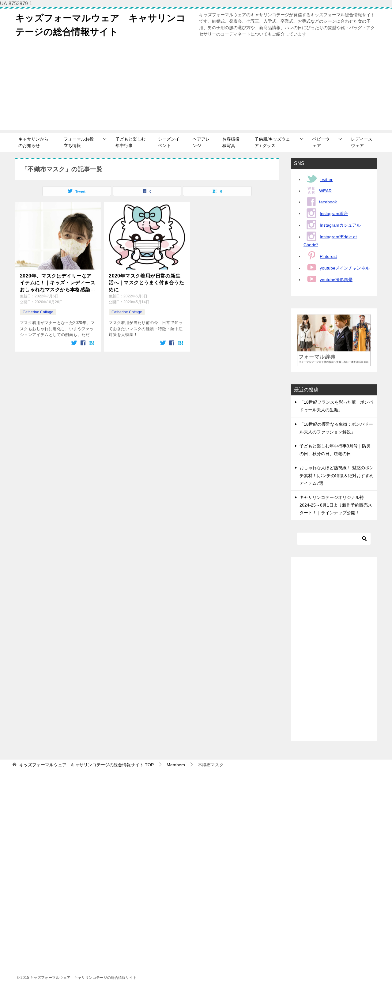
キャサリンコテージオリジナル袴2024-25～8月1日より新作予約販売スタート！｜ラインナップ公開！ (336, 505)
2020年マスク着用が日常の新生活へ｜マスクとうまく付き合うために (146, 282)
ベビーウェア (321, 142)
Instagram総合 (334, 213)
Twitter (326, 179)
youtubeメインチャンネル (345, 268)
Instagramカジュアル (340, 225)
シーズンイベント (168, 142)
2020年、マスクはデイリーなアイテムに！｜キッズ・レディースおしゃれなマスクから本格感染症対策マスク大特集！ (57, 283)
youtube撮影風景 (336, 279)
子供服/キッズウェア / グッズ (272, 142)
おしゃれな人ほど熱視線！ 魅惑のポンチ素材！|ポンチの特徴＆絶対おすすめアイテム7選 (337, 475)
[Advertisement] (196, 87)
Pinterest (328, 256)
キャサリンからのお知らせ (33, 142)
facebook (328, 201)
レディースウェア (361, 142)
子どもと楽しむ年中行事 (130, 142)
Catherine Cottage (38, 312)
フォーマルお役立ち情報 (79, 142)
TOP (86, 764)
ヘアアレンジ (201, 142)
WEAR (325, 190)
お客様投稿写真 (230, 142)
